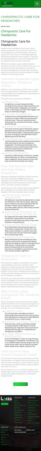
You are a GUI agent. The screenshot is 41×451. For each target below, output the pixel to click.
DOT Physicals (32, 403)
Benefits (3, 432)
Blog (2, 442)
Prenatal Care (31, 408)
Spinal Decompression (32, 413)
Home (16, 400)
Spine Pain (17, 412)
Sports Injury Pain (19, 410)
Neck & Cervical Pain (19, 405)
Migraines (17, 403)
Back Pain (17, 408)
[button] (37, 4)
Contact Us (4, 444)
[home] (6, 3)
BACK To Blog (20, 384)
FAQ (2, 439)
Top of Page (4, 403)
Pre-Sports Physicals (33, 405)
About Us (3, 437)
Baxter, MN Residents (34, 423)
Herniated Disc (18, 422)
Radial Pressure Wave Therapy (34, 417)
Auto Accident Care (33, 400)
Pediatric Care (32, 410)
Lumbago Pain (18, 415)
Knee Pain (17, 420)
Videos (30, 420)
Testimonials (4, 430)
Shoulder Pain (18, 417)
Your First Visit (5, 435)
